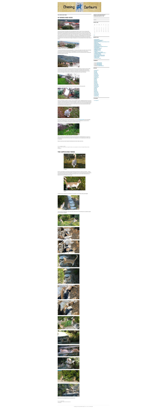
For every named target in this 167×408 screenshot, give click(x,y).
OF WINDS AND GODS (65, 17)
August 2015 (96, 87)
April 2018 (95, 72)
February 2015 (96, 92)
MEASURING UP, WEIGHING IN (98, 40)
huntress (69, 401)
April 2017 (95, 81)
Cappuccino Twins (81, 119)
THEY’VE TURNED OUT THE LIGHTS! (99, 55)
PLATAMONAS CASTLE (97, 58)
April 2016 (95, 82)
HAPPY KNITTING (96, 39)
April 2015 (95, 90)
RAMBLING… (96, 51)
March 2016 (96, 83)
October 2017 (96, 76)
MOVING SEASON (96, 47)
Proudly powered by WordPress (78, 406)
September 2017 (96, 77)
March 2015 (96, 91)
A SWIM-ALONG (96, 57)
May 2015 (95, 89)
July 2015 (95, 88)
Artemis (61, 401)
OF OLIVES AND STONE (97, 54)
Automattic (91, 406)
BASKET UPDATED (97, 56)
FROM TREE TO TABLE (97, 53)
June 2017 (95, 79)
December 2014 (96, 93)
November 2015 (96, 86)
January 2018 (96, 74)
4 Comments (59, 148)
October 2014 (96, 95)
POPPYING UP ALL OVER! (98, 45)
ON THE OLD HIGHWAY (97, 44)
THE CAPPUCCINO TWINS (66, 152)
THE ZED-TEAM (96, 43)
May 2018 (95, 71)
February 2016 (96, 84)
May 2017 (95, 80)
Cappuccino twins (65, 401)
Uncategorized (96, 100)
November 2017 (96, 75)
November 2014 (96, 94)
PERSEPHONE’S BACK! (97, 49)
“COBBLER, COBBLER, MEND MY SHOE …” (100, 52)
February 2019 (96, 70)
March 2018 (96, 73)
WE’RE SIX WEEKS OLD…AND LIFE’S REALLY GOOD (101, 41)
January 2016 (96, 85)
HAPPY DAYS (96, 42)
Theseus (59, 147)
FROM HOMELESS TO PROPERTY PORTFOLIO (101, 46)
